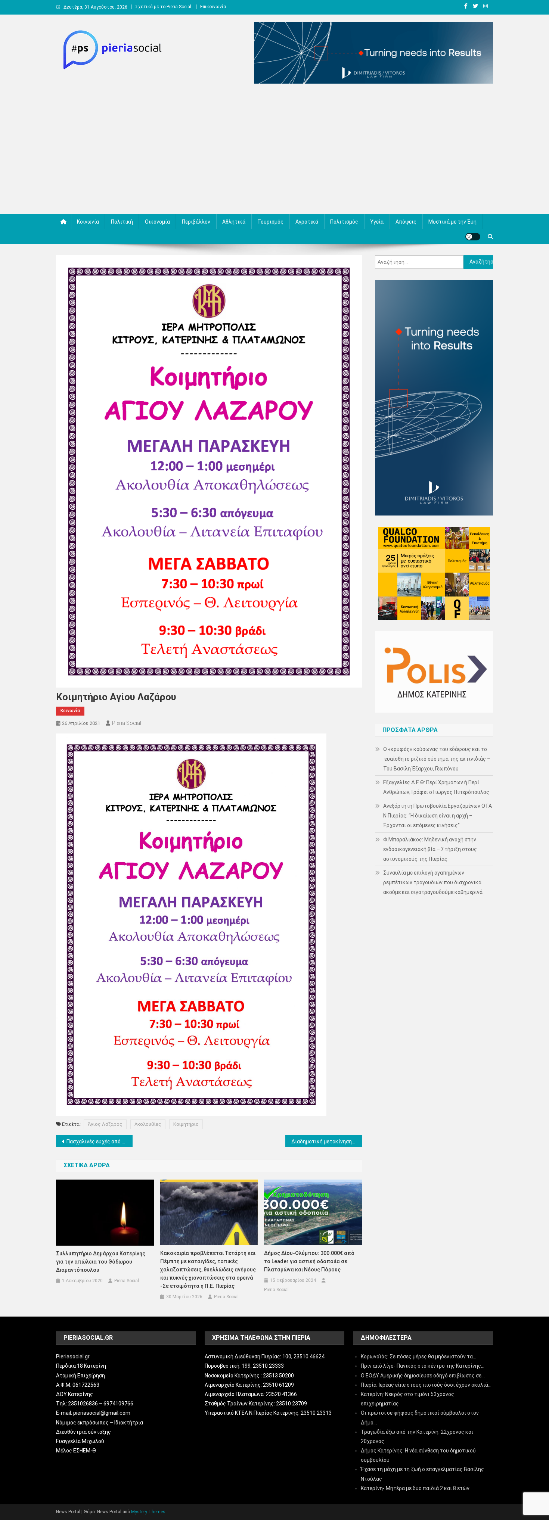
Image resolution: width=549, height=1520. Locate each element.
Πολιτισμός (344, 222)
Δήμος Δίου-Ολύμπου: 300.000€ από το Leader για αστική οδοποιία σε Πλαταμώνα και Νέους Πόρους (309, 1261)
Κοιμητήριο (186, 1124)
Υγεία (377, 222)
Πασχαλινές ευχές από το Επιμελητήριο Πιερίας (99, 1141)
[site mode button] (472, 236)
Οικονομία (157, 222)
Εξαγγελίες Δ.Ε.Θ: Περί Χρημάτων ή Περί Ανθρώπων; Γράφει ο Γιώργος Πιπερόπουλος (436, 787)
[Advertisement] (274, 151)
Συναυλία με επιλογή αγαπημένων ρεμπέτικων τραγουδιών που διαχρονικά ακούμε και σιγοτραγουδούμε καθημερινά (433, 882)
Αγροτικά (306, 222)
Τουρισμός (270, 222)
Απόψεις (406, 222)
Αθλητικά (233, 222)
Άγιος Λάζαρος (105, 1124)
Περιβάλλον (196, 222)
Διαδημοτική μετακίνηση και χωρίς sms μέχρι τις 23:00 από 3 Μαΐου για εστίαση (326, 1141)
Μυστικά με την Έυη (452, 222)
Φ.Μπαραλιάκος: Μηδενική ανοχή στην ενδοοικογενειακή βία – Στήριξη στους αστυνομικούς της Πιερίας (430, 849)
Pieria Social (126, 723)
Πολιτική (122, 222)
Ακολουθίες (147, 1124)
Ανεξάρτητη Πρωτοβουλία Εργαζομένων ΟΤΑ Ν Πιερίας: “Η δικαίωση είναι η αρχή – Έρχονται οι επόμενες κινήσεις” (437, 815)
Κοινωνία (88, 222)
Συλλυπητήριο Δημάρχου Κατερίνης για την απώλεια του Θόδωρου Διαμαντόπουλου (100, 1261)
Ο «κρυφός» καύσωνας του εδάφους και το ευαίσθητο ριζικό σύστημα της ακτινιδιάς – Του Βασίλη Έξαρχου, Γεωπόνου (436, 759)
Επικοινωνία (213, 6)
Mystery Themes (148, 1511)
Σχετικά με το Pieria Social (163, 6)
